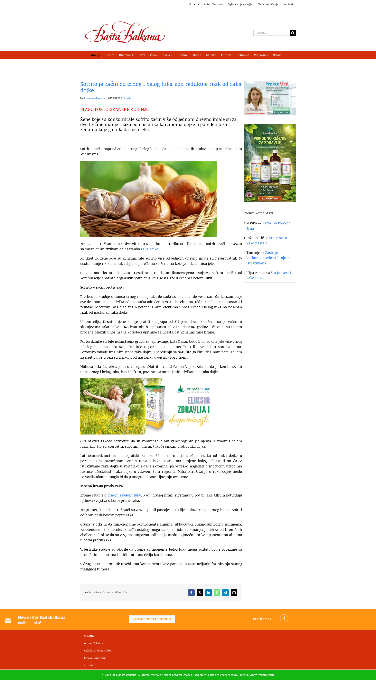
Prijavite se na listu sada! (152, 619)
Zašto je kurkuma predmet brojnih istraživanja (268, 258)
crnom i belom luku (124, 495)
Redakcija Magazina (94, 98)
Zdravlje (127, 98)
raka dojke (149, 248)
